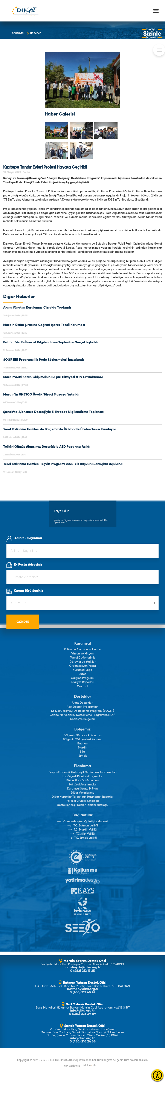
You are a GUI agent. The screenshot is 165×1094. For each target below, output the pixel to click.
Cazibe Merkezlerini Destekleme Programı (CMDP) (82, 715)
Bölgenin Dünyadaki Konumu (83, 735)
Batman (82, 743)
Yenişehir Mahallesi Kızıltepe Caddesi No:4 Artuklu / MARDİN (82, 964)
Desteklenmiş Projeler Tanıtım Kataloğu (82, 805)
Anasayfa (18, 33)
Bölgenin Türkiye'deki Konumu (82, 739)
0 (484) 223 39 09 (82, 1014)
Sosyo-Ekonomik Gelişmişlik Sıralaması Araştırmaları (82, 772)
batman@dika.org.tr (82, 989)
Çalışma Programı (82, 678)
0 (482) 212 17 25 (82, 971)
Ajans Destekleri (82, 702)
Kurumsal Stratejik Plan (82, 788)
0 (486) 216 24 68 (83, 1041)
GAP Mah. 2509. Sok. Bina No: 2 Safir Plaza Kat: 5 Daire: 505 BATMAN (82, 986)
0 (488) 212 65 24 (82, 992)
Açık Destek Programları (82, 707)
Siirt (82, 751)
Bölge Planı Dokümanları (82, 780)
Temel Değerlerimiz (82, 657)
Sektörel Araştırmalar (83, 784)
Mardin (82, 747)
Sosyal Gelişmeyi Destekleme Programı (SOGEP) (82, 711)
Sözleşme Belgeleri (82, 719)
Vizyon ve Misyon (82, 653)
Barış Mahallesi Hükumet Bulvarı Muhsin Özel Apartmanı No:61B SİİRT (82, 1007)
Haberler (35, 33)
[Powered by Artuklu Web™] (89, 1065)
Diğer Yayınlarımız (82, 792)
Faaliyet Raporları (82, 682)
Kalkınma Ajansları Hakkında (82, 649)
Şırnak (82, 756)
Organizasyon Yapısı (82, 666)
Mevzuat (82, 686)
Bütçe (82, 674)
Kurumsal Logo (82, 670)
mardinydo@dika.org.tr (83, 967)
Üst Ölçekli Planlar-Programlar (83, 776)
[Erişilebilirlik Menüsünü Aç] (157, 1075)
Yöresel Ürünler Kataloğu (82, 801)
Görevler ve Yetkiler (83, 661)
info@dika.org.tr (82, 1010)
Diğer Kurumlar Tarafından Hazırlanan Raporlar (82, 797)
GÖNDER (23, 622)
